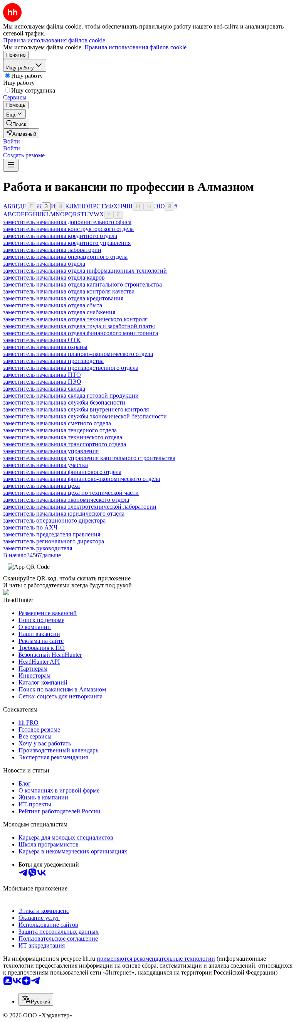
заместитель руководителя (37, 548)
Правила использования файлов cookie (135, 47)
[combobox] (35, 999)
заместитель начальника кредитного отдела (60, 236)
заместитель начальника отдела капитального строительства (82, 284)
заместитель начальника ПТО (42, 374)
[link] (16, 123)
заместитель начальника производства (53, 361)
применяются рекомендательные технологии (156, 958)
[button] (11, 141)
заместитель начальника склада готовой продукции (71, 395)
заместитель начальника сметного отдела (57, 423)
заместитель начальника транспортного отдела (64, 444)
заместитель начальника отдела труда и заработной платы (79, 326)
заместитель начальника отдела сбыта (52, 305)
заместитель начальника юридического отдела (63, 513)
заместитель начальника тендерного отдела (60, 430)
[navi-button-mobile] (10, 165)
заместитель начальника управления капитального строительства (89, 458)
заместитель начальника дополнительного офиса (67, 222)
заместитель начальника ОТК (42, 340)
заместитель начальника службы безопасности (64, 402)
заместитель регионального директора (53, 541)
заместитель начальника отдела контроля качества (69, 291)
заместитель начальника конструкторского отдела (68, 229)
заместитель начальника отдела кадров (54, 277)
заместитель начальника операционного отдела (65, 256)
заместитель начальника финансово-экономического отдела (81, 479)
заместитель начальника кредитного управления (67, 242)
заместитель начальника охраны (45, 347)
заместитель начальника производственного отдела (70, 367)
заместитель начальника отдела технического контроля (75, 319)
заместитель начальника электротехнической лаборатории (79, 506)
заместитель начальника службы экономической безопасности (85, 416)
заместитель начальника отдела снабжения (59, 312)
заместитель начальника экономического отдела (66, 499)
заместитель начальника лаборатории (52, 249)
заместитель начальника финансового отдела (62, 472)
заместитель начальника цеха (41, 485)
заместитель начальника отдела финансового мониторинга (80, 333)
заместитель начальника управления (51, 451)
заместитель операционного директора (54, 520)
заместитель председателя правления (51, 534)
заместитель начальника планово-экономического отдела (78, 354)
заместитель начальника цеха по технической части (71, 492)
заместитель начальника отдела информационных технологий (85, 270)
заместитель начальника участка (45, 465)
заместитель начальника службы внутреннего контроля (76, 409)
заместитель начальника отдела (44, 263)
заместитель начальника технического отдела (62, 437)
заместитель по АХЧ (30, 527)
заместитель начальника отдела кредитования (63, 298)
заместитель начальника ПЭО (42, 381)
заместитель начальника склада (44, 388)
